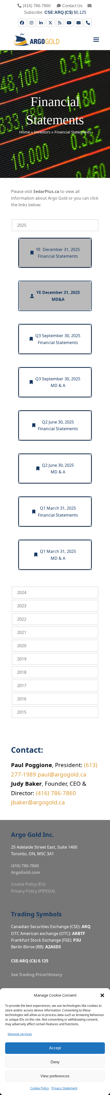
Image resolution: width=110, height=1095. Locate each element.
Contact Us (72, 6)
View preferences (55, 1076)
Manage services (20, 1034)
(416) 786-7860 (37, 6)
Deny (55, 1062)
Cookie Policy (39, 1088)
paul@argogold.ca (62, 774)
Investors (42, 131)
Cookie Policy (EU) (28, 884)
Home (24, 131)
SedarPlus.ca (46, 191)
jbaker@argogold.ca (38, 802)
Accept (55, 1048)
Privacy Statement (64, 1088)
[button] (102, 995)
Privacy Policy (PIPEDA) (33, 891)
